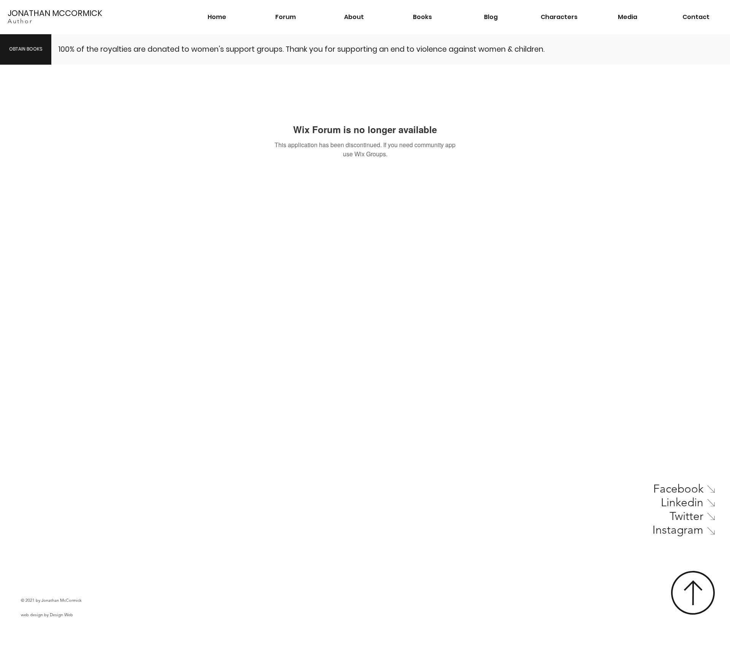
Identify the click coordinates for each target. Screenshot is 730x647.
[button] (422, 17)
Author (20, 21)
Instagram (677, 530)
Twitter (686, 516)
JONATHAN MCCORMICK (55, 13)
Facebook (678, 489)
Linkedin (682, 502)
